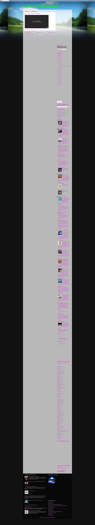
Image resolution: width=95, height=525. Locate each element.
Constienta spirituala (60, 373)
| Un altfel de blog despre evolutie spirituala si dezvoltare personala (63, 146)
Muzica (58, 368)
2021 (59, 54)
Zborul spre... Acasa (61, 220)
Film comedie (59, 404)
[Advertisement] (63, 28)
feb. (59, 75)
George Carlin (59, 416)
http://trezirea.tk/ (50, 510)
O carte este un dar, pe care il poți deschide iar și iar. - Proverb (63, 303)
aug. (60, 67)
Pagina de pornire (39, 32)
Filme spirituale (59, 372)
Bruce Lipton (59, 378)
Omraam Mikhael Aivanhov (61, 387)
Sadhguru (58, 397)
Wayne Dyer (59, 436)
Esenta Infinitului (61, 321)
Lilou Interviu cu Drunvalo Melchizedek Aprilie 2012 (37, 481)
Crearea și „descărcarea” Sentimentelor (61, 214)
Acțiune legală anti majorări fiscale (64, 139)
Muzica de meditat (60, 371)
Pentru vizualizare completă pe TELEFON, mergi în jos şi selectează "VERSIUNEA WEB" (63, 156)
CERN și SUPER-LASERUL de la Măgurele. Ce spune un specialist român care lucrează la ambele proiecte (65, 271)
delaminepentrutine (51, 506)
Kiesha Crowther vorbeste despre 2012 (31, 505)
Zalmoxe (58, 437)
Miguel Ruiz (59, 423)
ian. (59, 76)
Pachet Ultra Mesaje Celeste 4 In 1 (63, 304)
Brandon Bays (59, 413)
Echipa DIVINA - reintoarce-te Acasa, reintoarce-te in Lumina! (63, 339)
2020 (59, 55)
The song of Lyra (64, 279)
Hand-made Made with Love (61, 116)
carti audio (58, 410)
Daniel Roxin (60, 268)
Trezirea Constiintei (61, 311)
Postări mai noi (28, 32)
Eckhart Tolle (59, 377)
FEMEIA (58, 391)
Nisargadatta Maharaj (60, 426)
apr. (59, 72)
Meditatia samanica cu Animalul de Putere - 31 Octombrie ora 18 (65, 261)
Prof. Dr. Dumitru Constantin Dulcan (62, 430)
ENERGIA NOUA (60, 278)
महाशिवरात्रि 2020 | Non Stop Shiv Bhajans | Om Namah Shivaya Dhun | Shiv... (65, 169)
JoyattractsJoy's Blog (62, 341)
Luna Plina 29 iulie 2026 (65, 121)
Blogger (54, 517)
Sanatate (58, 432)
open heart (60, 249)
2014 (59, 79)
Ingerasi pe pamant (61, 190)
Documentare (59, 367)
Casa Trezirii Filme (61, 154)
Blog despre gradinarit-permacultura (62, 114)
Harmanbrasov (50, 509)
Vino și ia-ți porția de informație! (65, 198)
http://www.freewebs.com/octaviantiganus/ (54, 511)
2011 (59, 83)
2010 (59, 84)
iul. (59, 68)
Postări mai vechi (51, 32)
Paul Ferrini (59, 429)
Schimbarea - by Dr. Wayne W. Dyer (30, 486)
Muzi (58, 424)
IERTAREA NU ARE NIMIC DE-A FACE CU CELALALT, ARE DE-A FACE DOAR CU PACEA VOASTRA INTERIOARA (63, 222)
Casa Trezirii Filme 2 (61, 286)
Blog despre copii (60, 115)
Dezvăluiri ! (60, 137)
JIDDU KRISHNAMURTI (61, 419)
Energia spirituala (60, 403)
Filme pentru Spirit (60, 111)
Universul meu (60, 205)
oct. (59, 64)
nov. (60, 63)
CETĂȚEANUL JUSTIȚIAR (64, 130)
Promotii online (60, 240)
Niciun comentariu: (39, 29)
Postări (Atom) (31, 34)
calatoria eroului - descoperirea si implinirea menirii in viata (65, 251)
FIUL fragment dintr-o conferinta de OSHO (65, 191)
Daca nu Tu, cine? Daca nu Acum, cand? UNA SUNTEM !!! (57, 505)
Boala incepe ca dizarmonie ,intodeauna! (54, 504)
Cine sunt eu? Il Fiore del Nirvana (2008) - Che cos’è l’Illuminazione (35, 495)
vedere (58, 390)
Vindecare (58, 386)
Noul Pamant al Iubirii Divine (63, 259)
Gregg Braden (59, 405)
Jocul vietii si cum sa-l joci (52, 512)
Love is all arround (40, 6)
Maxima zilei (60, 329)
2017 (59, 59)
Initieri (58, 418)
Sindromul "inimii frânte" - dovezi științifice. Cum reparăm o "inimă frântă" (65, 175)
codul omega (60, 120)
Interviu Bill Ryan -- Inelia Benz (33, 476)
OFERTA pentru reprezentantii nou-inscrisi (65, 242)
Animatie (58, 380)
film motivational (59, 438)
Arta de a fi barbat (60, 400)
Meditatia (58, 379)
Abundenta (59, 411)
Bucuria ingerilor (61, 314)
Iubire (58, 392)
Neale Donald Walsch (60, 384)
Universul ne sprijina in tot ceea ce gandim (35, 500)
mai (59, 71)
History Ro (58, 417)
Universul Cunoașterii (62, 196)
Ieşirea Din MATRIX (61, 128)
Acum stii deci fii (50, 503)
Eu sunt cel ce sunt (61, 333)
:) (57, 398)
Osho (58, 374)
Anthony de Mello (60, 412)
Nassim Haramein (60, 425)
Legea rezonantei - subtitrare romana (35, 510)
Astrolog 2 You (60, 294)
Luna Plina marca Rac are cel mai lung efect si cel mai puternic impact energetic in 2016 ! (65, 232)
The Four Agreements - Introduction (32, 13)
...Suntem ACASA (61, 183)
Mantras (58, 406)
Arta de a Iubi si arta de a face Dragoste (63, 110)
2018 (59, 58)
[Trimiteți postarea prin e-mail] (43, 29)
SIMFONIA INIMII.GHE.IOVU (61, 431)
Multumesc (60, 161)
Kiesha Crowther (59, 393)
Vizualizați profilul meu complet (62, 468)
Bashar (58, 385)
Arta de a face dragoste (61, 399)
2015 (59, 78)
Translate (64, 50)
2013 (59, 80)
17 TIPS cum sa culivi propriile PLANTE (65, 185)
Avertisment (60, 206)
